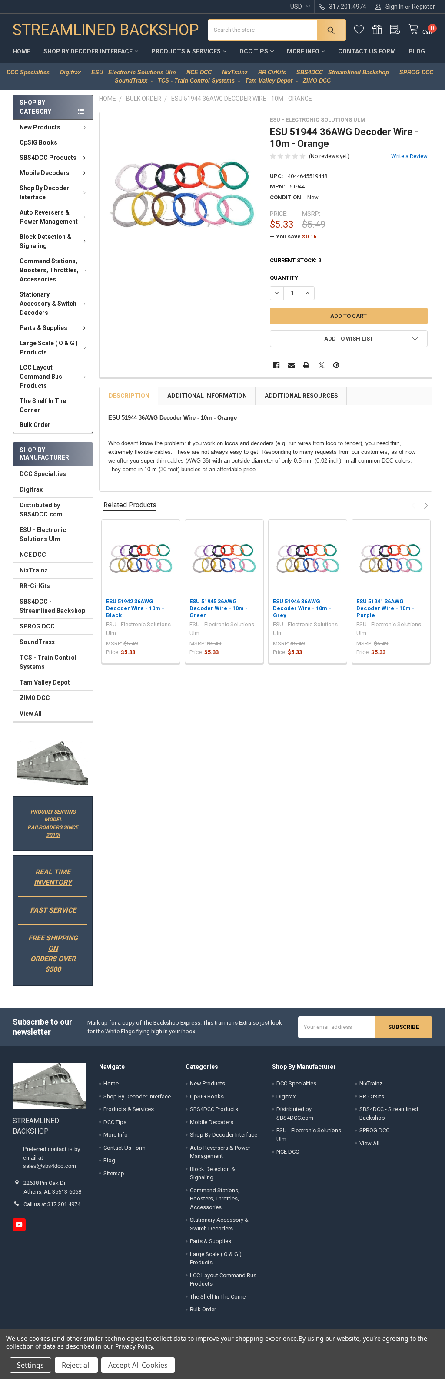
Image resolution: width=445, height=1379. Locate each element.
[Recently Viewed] (399, 29)
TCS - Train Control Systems (48, 662)
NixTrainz (34, 570)
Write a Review (409, 156)
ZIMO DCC (35, 697)
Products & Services (186, 51)
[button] (52, 763)
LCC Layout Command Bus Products (41, 376)
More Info (303, 51)
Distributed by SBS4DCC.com (41, 510)
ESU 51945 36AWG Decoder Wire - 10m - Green (218, 608)
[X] (321, 365)
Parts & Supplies (43, 327)
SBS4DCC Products (48, 157)
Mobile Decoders (45, 172)
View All (31, 713)
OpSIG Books (38, 142)
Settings (30, 1365)
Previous (414, 505)
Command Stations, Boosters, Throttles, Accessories (49, 270)
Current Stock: (295, 260)
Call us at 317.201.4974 (51, 1204)
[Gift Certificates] (381, 29)
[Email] (291, 365)
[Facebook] (276, 365)
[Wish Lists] (363, 29)
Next (425, 505)
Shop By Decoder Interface (88, 51)
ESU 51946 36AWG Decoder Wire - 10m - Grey (302, 608)
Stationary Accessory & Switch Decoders (48, 303)
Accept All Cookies (138, 1365)
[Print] (306, 365)
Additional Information (207, 395)
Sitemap (113, 1173)
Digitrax (31, 489)
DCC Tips (253, 51)
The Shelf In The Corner (43, 405)
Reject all (76, 1365)
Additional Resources (301, 395)
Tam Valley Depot (45, 682)
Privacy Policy (134, 1346)
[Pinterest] (336, 365)
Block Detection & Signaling (45, 241)
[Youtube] (19, 1224)
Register (423, 6)
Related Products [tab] (129, 505)
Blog (417, 51)
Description (129, 395)
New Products (40, 127)
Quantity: (285, 277)
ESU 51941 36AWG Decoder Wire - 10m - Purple (385, 608)
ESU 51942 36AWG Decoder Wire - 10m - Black (135, 608)
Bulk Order (35, 424)
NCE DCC (33, 554)
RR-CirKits (35, 585)
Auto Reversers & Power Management (49, 217)
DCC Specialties (43, 473)
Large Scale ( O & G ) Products (49, 348)
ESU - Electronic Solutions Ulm (43, 534)
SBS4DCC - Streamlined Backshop (52, 606)
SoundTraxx (37, 641)
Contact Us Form (367, 51)
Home (21, 51)
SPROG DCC (37, 626)
